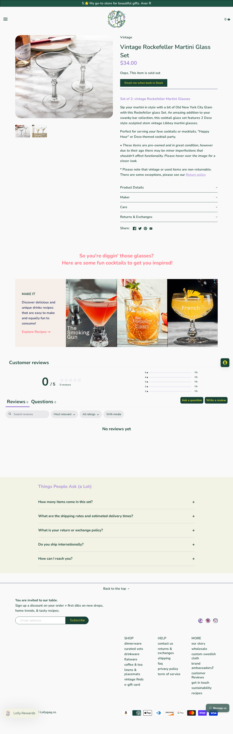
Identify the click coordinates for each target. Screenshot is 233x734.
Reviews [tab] (17, 401)
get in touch (200, 682)
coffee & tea (133, 664)
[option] (22, 131)
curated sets (133, 649)
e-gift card (132, 684)
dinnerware (133, 643)
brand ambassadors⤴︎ (202, 665)
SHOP (129, 638)
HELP (162, 638)
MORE (196, 638)
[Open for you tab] (225, 362)
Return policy (196, 175)
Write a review (216, 400)
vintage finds (134, 679)
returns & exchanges (166, 651)
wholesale (199, 649)
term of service (169, 674)
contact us (165, 643)
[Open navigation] (41, 19)
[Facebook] (200, 620)
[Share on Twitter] (140, 228)
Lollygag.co (48, 712)
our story (198, 643)
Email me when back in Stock (144, 83)
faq (160, 663)
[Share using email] (151, 228)
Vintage (126, 37)
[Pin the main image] (145, 228)
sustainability (201, 688)
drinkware (131, 654)
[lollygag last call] (142, 281)
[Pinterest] (208, 620)
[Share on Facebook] (134, 228)
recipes (196, 693)
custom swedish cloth (203, 656)
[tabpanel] (116, 440)
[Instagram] (215, 620)
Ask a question (192, 400)
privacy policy (168, 669)
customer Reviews (198, 675)
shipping (164, 658)
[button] (169, 187)
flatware (130, 659)
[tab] (44, 402)
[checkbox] (113, 414)
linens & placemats (132, 672)
